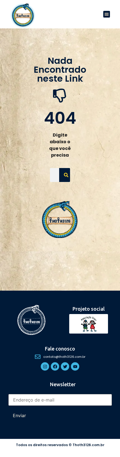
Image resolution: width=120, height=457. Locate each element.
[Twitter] (65, 366)
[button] (106, 14)
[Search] (66, 175)
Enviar (19, 415)
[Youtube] (75, 366)
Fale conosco (60, 348)
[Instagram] (45, 366)
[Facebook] (55, 366)
